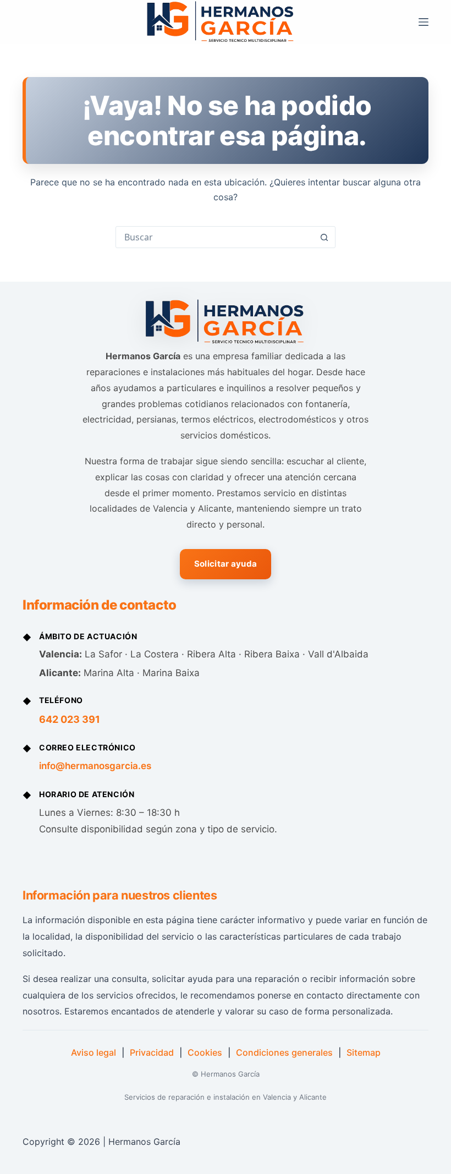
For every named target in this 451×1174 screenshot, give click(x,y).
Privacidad (152, 1052)
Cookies (205, 1052)
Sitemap (363, 1052)
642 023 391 (69, 719)
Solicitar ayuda (225, 563)
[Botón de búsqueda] (324, 237)
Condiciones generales (284, 1052)
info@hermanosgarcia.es (95, 765)
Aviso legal (93, 1052)
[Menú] (423, 22)
